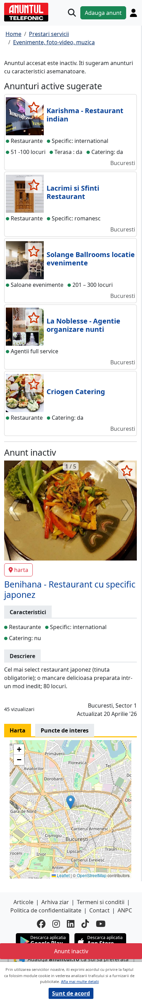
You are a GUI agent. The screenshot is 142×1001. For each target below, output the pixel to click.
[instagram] (56, 923)
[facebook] (41, 923)
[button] (70, 802)
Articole (23, 902)
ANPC (125, 910)
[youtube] (100, 923)
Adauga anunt (103, 13)
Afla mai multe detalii (80, 981)
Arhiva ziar (55, 902)
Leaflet (63, 875)
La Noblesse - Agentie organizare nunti (83, 325)
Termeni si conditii (100, 902)
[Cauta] (71, 12)
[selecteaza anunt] (33, 107)
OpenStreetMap (91, 875)
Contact (99, 910)
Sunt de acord (71, 993)
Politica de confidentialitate (45, 910)
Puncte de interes (65, 730)
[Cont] (133, 12)
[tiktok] (85, 923)
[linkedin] (70, 923)
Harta (18, 730)
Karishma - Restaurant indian (85, 115)
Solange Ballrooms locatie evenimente (91, 258)
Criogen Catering (76, 391)
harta (21, 570)
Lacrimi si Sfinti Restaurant (73, 192)
